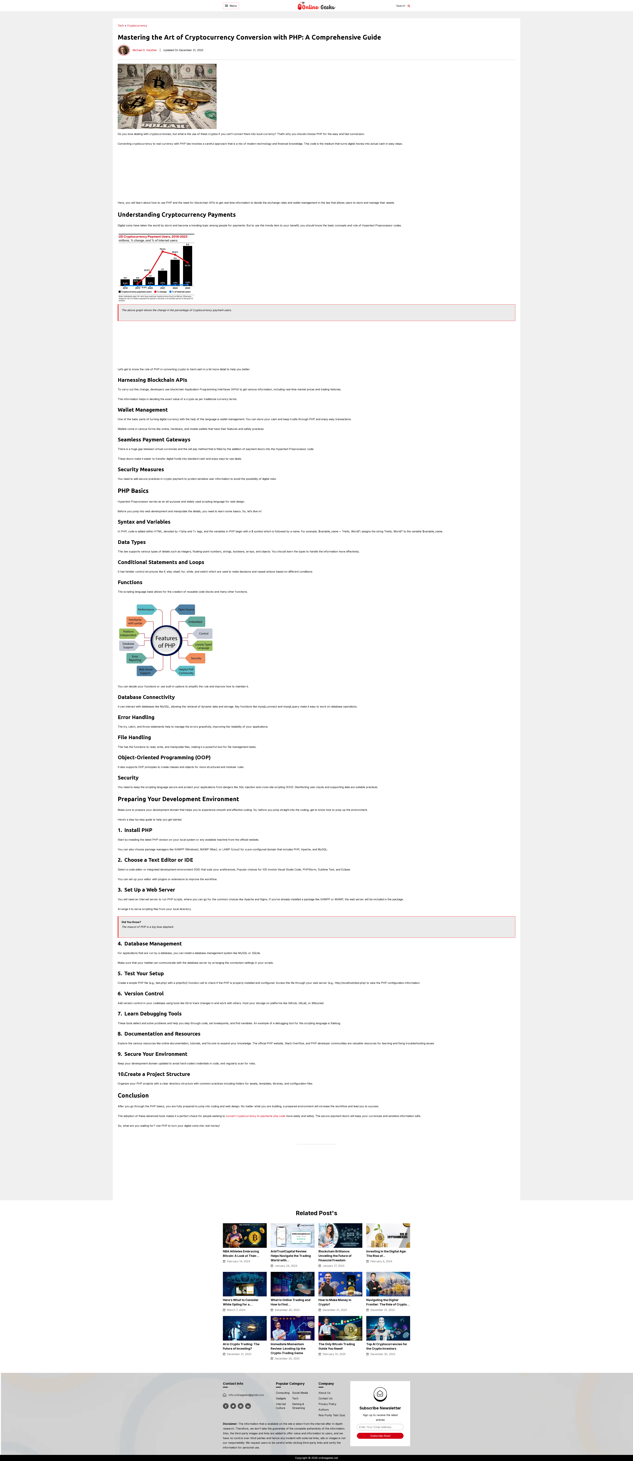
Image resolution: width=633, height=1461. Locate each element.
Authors (323, 1409)
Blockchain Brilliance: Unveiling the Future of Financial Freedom (334, 1256)
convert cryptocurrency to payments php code (255, 1116)
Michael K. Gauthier (145, 50)
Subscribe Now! (380, 1435)
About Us (324, 1392)
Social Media (300, 1392)
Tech (121, 25)
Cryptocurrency (137, 25)
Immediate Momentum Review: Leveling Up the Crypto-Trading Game (288, 1348)
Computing (282, 1392)
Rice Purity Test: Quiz (331, 1415)
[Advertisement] (573, 41)
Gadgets (281, 1398)
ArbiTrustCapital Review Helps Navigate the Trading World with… (291, 1256)
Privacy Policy (327, 1404)
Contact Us (325, 1398)
